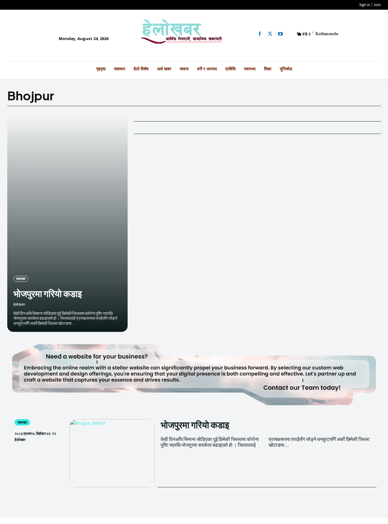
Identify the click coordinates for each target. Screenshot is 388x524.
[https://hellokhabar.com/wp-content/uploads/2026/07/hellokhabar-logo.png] (194, 34)
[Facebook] (259, 34)
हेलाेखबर (19, 304)
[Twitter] (270, 34)
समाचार (20, 278)
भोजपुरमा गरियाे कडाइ (47, 293)
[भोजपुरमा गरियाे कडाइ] (67, 223)
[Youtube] (280, 34)
